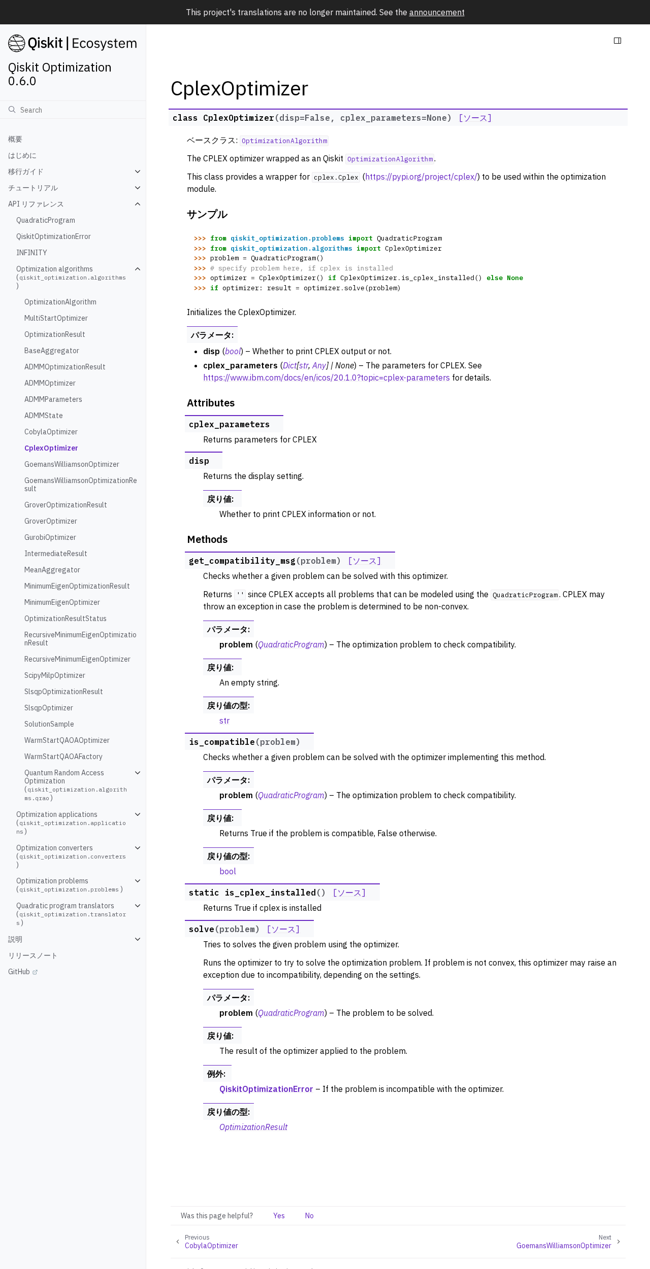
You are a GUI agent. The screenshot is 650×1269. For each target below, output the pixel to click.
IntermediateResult (55, 553)
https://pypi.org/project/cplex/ (421, 177)
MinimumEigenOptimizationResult (77, 586)
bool (227, 871)
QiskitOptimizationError (53, 236)
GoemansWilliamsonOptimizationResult (80, 484)
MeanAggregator (52, 569)
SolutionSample (49, 724)
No (309, 1215)
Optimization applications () (71, 823)
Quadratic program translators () (71, 914)
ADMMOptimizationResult (65, 366)
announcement (437, 12)
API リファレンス (36, 204)
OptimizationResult (54, 334)
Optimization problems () (69, 885)
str (224, 720)
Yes (279, 1215)
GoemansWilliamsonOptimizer (71, 464)
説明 (15, 939)
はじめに (22, 155)
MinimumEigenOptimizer (62, 602)
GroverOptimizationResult (65, 504)
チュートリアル (33, 187)
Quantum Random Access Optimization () (75, 785)
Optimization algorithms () (71, 277)
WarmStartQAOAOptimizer (67, 740)
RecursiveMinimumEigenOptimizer (77, 659)
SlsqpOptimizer (48, 707)
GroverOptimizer (50, 521)
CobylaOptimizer (51, 431)
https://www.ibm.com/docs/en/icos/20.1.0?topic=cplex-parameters (326, 377)
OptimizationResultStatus (65, 618)
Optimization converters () (71, 856)
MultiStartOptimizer (56, 318)
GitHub (19, 971)
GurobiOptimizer (50, 537)
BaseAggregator (51, 350)
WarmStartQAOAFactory (63, 756)
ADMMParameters (53, 399)
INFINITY (31, 252)
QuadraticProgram (45, 220)
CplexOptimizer (51, 448)
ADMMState (43, 415)
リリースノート (33, 955)
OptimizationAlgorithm (60, 301)
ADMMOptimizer (50, 383)
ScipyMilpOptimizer (54, 675)
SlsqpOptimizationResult (63, 691)
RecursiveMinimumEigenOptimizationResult (80, 638)
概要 (15, 139)
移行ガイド (26, 171)
